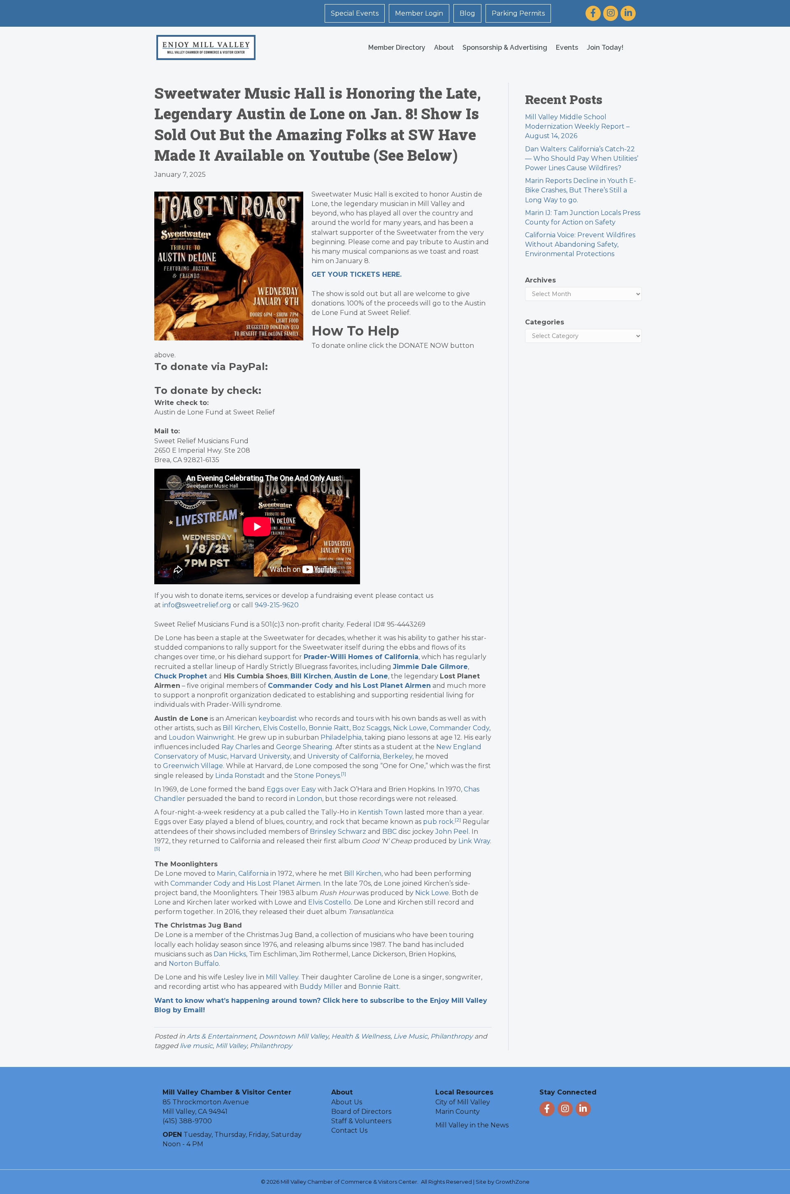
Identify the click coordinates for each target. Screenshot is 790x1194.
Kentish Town (380, 812)
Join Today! (605, 47)
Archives (540, 280)
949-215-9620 (277, 605)
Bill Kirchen (241, 728)
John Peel (452, 831)
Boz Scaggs (371, 728)
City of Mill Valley (462, 1102)
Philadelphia (341, 737)
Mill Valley (282, 977)
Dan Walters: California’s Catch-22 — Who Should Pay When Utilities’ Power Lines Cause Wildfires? (581, 158)
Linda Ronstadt (240, 776)
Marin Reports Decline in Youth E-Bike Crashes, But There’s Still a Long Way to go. (580, 190)
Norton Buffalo (194, 963)
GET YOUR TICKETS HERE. (356, 274)
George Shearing (304, 747)
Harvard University (260, 756)
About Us (346, 1102)
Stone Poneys (317, 776)
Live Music (410, 1036)
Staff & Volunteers (361, 1121)
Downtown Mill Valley (293, 1036)
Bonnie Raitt (329, 728)
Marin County (457, 1111)
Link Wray (474, 841)
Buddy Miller (321, 986)
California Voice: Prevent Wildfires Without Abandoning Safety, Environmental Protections (580, 244)
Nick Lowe (410, 728)
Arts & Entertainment (221, 1036)
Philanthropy (451, 1036)
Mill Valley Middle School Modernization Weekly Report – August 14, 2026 (577, 126)
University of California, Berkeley (359, 756)
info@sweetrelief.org (197, 605)
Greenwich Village (193, 766)
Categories (544, 322)
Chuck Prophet (180, 676)
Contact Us (349, 1130)
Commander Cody (459, 728)
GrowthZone (512, 1181)
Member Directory (396, 47)
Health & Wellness (360, 1036)
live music (196, 1046)
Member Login (419, 13)
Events (567, 47)
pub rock (438, 822)
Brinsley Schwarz (338, 831)
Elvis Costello (284, 728)
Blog (467, 13)
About (444, 47)
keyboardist (277, 718)
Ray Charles (240, 747)
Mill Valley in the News (472, 1125)
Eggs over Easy (291, 789)
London (309, 799)
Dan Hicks (230, 954)
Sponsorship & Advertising (504, 47)
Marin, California (243, 873)
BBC (389, 831)
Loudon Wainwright (202, 737)
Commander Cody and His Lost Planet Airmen (245, 883)
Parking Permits (518, 13)
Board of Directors (361, 1111)
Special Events (355, 13)
